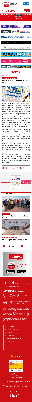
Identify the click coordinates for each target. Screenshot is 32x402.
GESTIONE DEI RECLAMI (10, 341)
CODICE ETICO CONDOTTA (11, 329)
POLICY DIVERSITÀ (9, 335)
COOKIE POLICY (9, 348)
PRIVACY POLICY (9, 332)
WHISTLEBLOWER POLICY (11, 345)
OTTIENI (26, 3)
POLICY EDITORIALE (10, 326)
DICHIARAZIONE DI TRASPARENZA (13, 338)
